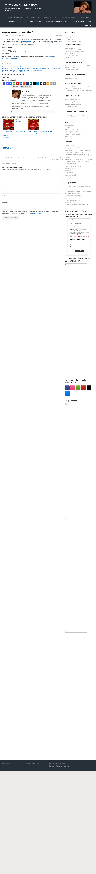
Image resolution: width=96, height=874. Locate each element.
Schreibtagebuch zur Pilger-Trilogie (75, 51)
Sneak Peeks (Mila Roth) (72, 131)
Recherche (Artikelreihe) (71, 55)
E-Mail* (71, 219)
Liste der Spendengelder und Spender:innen (78, 191)
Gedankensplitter (69, 168)
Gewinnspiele (68, 136)
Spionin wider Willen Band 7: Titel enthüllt (14, 157)
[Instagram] (72, 387)
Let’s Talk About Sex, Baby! (72, 147)
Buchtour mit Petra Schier (72, 39)
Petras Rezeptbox (70, 165)
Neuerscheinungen (70, 125)
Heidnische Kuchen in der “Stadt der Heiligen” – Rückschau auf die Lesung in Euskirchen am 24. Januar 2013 (31, 68)
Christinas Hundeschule (71, 69)
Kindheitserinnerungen (71, 174)
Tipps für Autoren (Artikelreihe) (73, 149)
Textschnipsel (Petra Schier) (73, 129)
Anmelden (79, 250)
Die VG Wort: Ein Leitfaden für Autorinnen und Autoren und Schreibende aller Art (78, 151)
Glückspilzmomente (70, 175)
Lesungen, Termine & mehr (10, 154)
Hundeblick (68, 170)
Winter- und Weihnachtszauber (73, 88)
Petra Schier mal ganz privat (73, 166)
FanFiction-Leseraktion (71, 202)
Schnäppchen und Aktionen (72, 133)
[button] (4, 83)
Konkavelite (55, 42)
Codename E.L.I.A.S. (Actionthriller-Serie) (76, 117)
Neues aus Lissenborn (71, 78)
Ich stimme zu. (73, 246)
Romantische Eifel (70, 103)
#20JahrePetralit (69, 145)
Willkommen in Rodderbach (72, 99)
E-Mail (4, 195)
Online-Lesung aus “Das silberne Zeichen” (13, 72)
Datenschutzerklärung (35, 213)
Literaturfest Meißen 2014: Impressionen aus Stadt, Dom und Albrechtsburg (22, 70)
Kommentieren (59, 35)
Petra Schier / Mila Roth (21, 5)
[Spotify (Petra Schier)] (78, 387)
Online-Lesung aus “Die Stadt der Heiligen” (13, 66)
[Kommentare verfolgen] (18, 164)
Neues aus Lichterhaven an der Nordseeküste (77, 66)
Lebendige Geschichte (71, 53)
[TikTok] (89, 387)
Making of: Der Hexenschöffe (73, 50)
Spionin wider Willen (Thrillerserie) (74, 115)
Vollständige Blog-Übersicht (73, 36)
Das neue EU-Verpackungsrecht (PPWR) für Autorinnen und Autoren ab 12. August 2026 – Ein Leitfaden (79, 155)
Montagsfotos (69, 172)
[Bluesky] (67, 393)
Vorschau (67, 127)
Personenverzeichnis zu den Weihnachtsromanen (78, 90)
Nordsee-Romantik (70, 67)
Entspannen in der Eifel (71, 106)
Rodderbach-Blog (70, 101)
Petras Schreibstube (70, 37)
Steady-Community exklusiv (73, 41)
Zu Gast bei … (69, 177)
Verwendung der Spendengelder (75, 190)
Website (4, 202)
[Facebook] (67, 387)
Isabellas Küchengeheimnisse (73, 104)
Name (4, 189)
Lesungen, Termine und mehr (73, 134)
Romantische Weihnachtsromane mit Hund (77, 87)
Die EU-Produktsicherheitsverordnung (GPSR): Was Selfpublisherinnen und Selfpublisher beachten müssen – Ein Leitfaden (79, 161)
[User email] (11, 111)
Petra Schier (21, 35)
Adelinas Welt (68, 57)
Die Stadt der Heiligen (28, 41)
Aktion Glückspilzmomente (72, 200)
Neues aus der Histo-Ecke (72, 48)
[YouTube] (83, 387)
